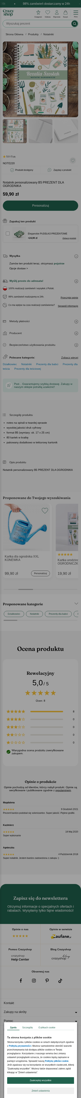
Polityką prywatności (20, 1046)
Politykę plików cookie (57, 1061)
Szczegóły (27, 1027)
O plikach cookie (46, 1027)
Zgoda (13, 1027)
